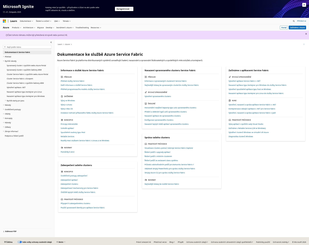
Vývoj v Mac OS (67, 109)
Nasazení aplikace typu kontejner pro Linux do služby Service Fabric (256, 93)
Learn (60, 44)
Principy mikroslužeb (69, 124)
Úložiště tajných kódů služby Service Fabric (78, 192)
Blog (171, 242)
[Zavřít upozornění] (304, 5)
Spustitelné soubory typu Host (73, 132)
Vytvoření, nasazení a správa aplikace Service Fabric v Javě (252, 113)
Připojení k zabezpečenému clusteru (75, 203)
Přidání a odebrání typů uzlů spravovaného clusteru (166, 112)
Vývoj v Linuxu (66, 105)
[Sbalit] (51, 42)
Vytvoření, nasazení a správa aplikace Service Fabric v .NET (252, 105)
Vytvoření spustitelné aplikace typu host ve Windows (250, 89)
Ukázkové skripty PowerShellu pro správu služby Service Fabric (170, 169)
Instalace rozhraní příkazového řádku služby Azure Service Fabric (87, 113)
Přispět (180, 242)
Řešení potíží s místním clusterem (158, 156)
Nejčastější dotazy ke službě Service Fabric (162, 184)
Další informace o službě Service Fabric (76, 85)
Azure (67, 44)
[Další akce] (304, 44)
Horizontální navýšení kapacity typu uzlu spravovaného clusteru (170, 108)
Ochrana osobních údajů (196, 242)
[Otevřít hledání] (293, 21)
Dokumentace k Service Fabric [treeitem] (17, 52)
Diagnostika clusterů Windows (241, 136)
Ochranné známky (280, 242)
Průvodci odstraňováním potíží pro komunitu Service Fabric (168, 164)
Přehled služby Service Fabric (72, 81)
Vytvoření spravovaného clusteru (158, 96)
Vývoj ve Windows (68, 100)
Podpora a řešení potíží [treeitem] (14, 136)
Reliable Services (67, 136)
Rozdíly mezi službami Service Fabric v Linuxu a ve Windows (85, 140)
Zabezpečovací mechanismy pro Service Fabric (79, 188)
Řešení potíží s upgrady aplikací (157, 152)
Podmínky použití (263, 242)
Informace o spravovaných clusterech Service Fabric (166, 81)
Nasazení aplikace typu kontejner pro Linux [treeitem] (24, 92)
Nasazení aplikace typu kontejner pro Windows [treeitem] (26, 96)
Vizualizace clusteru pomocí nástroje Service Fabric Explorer (169, 148)
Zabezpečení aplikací (69, 180)
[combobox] (27, 47)
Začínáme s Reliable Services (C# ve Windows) (247, 128)
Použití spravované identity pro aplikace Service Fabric (83, 208)
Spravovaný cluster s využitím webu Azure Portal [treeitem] (26, 65)
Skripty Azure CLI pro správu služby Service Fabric (165, 173)
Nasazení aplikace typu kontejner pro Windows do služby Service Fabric (258, 85)
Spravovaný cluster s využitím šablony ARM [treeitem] (24, 70)
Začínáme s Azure (297, 27)
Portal (283, 27)
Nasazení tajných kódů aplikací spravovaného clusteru (167, 124)
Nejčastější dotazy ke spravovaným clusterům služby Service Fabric (172, 85)
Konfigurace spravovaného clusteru (159, 120)
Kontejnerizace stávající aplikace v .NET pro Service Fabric (252, 109)
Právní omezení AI (143, 242)
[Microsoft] (4, 21)
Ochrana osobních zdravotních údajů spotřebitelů (231, 242)
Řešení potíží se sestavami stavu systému (161, 160)
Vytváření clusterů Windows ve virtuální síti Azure (249, 132)
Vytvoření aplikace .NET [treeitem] (16, 87)
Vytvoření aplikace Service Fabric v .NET (244, 81)
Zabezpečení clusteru (69, 184)
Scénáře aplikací (67, 128)
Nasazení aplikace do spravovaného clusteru (163, 116)
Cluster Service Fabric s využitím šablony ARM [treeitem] (25, 83)
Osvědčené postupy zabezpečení (74, 176)
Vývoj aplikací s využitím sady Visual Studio (246, 124)
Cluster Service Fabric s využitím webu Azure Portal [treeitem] (27, 74)
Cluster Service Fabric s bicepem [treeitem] (20, 78)
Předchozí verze (160, 242)
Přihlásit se (301, 21)
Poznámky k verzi (67, 152)
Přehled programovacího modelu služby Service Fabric (83, 89)
